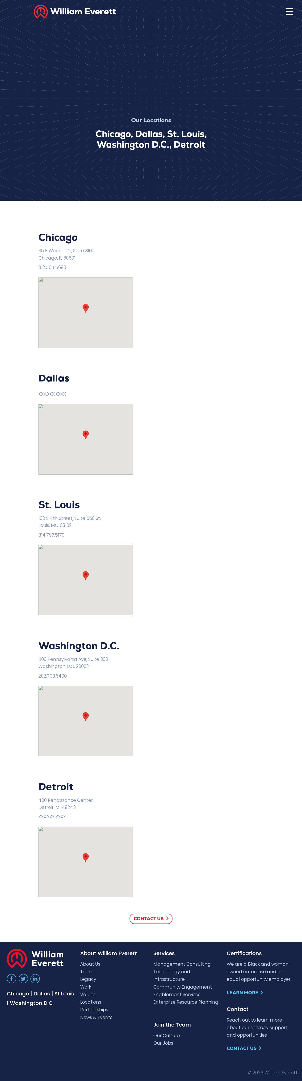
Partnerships (94, 1009)
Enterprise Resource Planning (185, 1002)
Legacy (88, 979)
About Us (90, 964)
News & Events (96, 1017)
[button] (86, 308)
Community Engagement (182, 987)
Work (85, 987)
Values (88, 994)
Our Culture (166, 1035)
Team (87, 972)
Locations (90, 1002)
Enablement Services (176, 994)
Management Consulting (182, 964)
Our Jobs (163, 1043)
